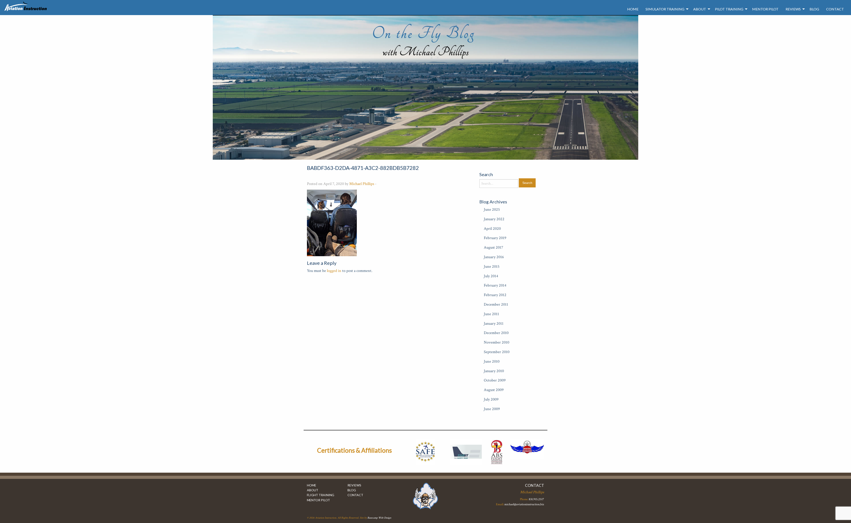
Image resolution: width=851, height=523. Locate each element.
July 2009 (491, 399)
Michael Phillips (361, 183)
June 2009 (492, 408)
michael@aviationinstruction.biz (524, 504)
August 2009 (494, 389)
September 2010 (496, 351)
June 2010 (492, 361)
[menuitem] (633, 9)
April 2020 (492, 228)
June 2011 (491, 314)
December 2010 (496, 332)
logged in (334, 270)
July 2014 (491, 276)
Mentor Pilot (765, 9)
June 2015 (492, 266)
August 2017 (493, 247)
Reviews (793, 9)
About (699, 9)
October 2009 (495, 380)
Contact (835, 9)
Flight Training (320, 495)
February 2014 (495, 285)
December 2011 (496, 304)
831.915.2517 (536, 499)
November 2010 (496, 342)
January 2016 (494, 257)
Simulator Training (665, 9)
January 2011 (494, 323)
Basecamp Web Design (379, 517)
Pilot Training (729, 9)
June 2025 (492, 209)
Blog (814, 9)
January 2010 (494, 371)
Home (632, 9)
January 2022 (494, 219)
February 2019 (495, 237)
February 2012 (495, 294)
